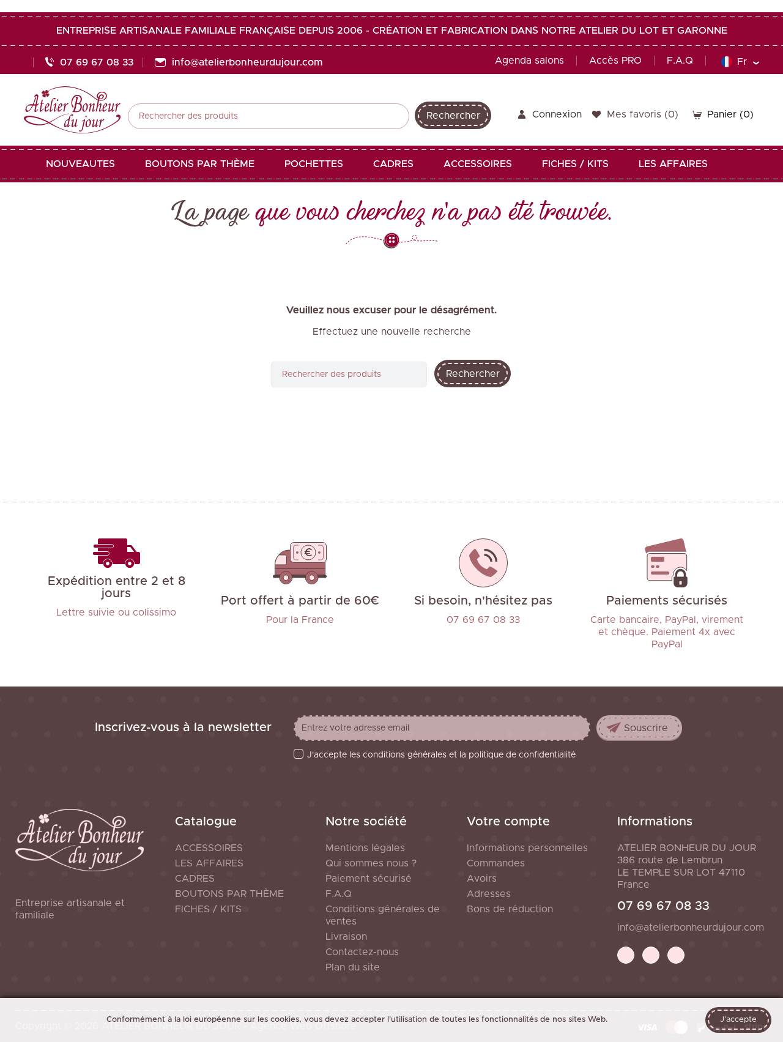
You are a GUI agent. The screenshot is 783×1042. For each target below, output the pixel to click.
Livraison (346, 937)
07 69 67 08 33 (663, 906)
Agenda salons (529, 60)
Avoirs (482, 879)
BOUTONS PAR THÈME (229, 894)
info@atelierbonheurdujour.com (690, 927)
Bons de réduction (510, 909)
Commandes (496, 863)
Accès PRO (615, 60)
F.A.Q (680, 60)
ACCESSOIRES (209, 848)
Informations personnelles (527, 848)
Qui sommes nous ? (371, 863)
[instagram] (676, 955)
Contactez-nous (362, 952)
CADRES (195, 879)
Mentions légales (365, 848)
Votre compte (508, 822)
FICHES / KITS (208, 909)
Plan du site (352, 967)
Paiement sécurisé (368, 879)
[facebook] (625, 955)
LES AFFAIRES (209, 863)
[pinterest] (650, 955)
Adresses (489, 894)
